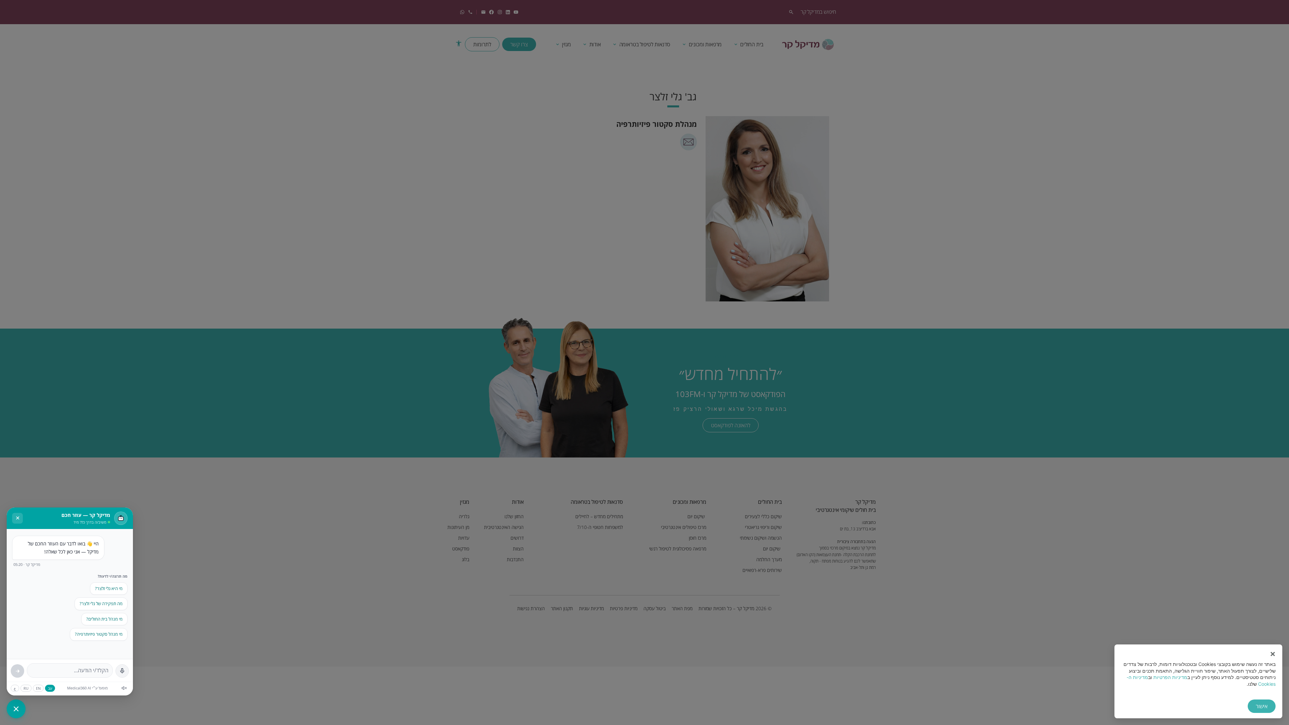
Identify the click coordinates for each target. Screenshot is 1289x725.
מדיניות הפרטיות (1170, 677)
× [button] (1273, 654)
